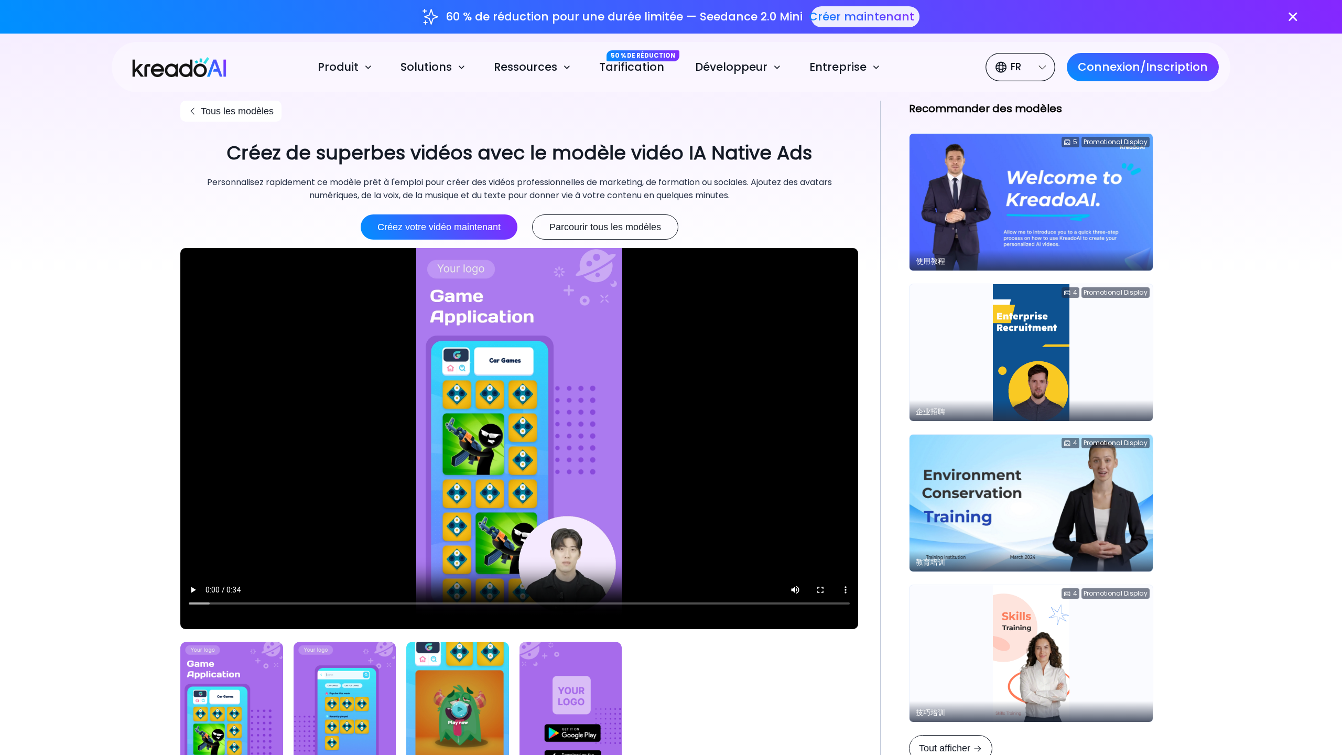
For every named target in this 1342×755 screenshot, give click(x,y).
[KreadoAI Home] (172, 65)
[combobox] (1022, 67)
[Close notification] (1293, 17)
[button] (346, 67)
